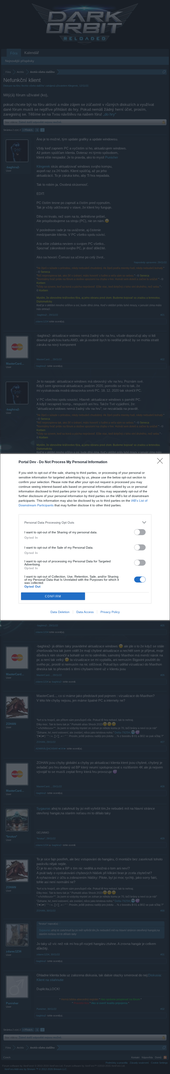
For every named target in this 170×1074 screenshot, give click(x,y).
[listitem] (85, 522)
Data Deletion (60, 612)
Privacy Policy (110, 612)
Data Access (85, 612)
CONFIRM (53, 596)
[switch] (140, 532)
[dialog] (85, 537)
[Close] (161, 462)
